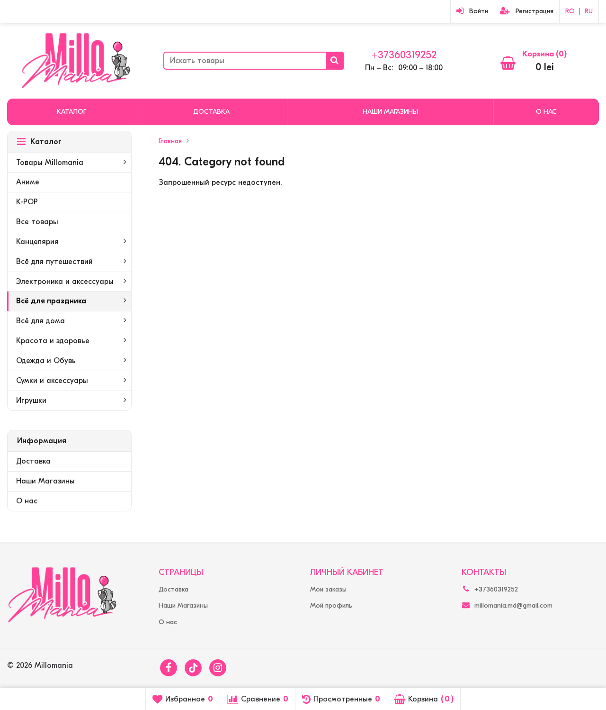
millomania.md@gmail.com (513, 605)
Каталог (71, 112)
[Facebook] (168, 668)
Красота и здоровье (52, 341)
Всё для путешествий (54, 261)
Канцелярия (37, 241)
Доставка (211, 112)
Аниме (27, 182)
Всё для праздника (51, 301)
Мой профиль (331, 605)
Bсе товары (37, 222)
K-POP (27, 202)
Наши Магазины (390, 112)
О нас (546, 112)
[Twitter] (193, 668)
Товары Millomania (49, 162)
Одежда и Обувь (46, 360)
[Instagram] (218, 668)
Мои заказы (328, 589)
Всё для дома (40, 321)
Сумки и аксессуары (52, 380)
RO (570, 11)
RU (589, 11)
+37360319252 (404, 55)
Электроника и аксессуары (65, 281)
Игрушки (31, 400)
